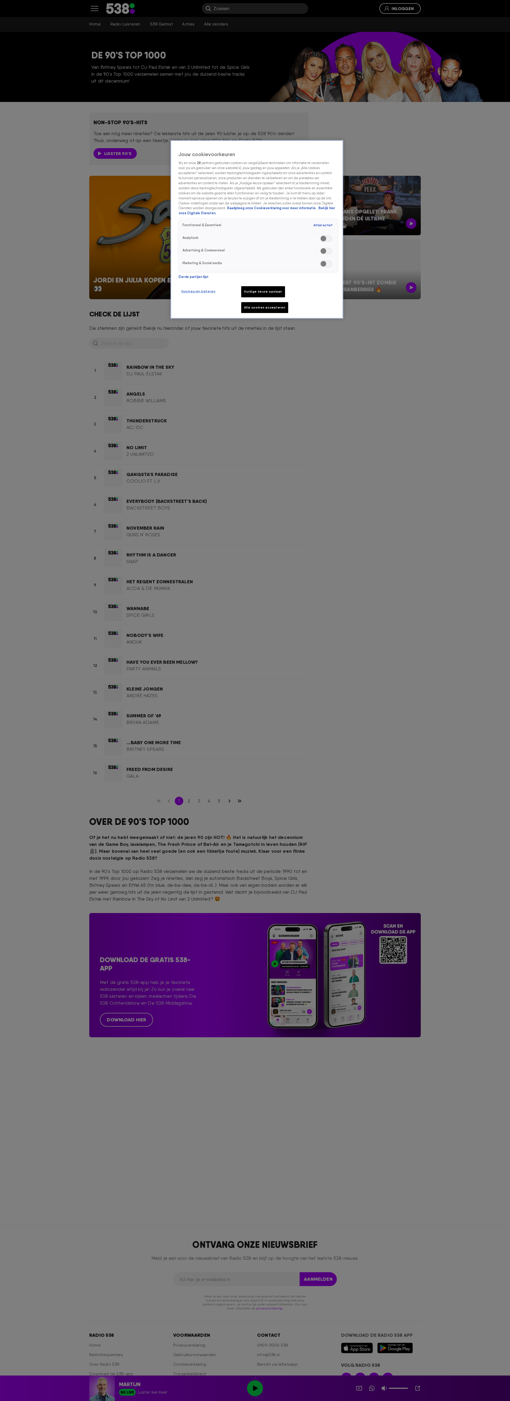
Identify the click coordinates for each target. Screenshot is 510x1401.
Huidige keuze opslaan (263, 291)
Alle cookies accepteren (264, 307)
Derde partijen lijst (193, 277)
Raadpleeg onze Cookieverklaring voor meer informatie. (272, 208)
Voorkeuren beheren (198, 291)
